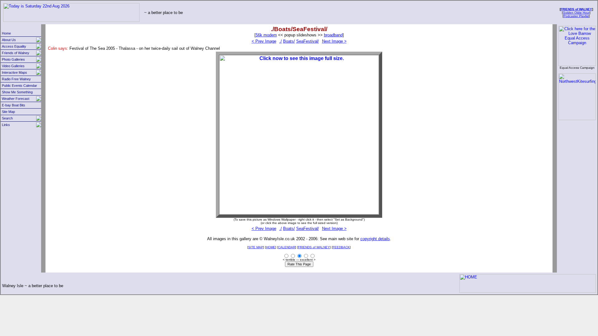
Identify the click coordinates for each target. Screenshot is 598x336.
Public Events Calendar (19, 85)
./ (280, 41)
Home (6, 33)
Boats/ (289, 41)
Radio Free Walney (16, 79)
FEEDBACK (341, 247)
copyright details (375, 238)
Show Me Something (17, 92)
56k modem (266, 35)
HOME (270, 247)
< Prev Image (264, 41)
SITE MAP (255, 247)
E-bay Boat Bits (13, 105)
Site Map (8, 112)
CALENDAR (286, 247)
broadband (333, 35)
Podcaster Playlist (576, 16)
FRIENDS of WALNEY (576, 9)
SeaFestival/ (307, 41)
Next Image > (334, 41)
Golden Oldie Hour (576, 12)
